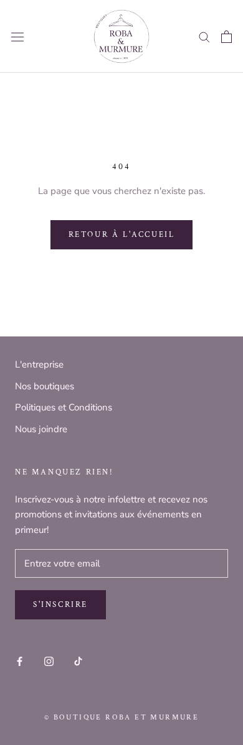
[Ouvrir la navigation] (17, 37)
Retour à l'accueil (122, 234)
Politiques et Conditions (63, 407)
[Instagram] (49, 661)
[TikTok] (78, 661)
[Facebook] (19, 661)
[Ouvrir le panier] (226, 36)
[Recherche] (204, 36)
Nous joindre (41, 429)
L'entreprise (39, 364)
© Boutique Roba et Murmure (121, 717)
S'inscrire (60, 604)
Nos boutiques (44, 386)
